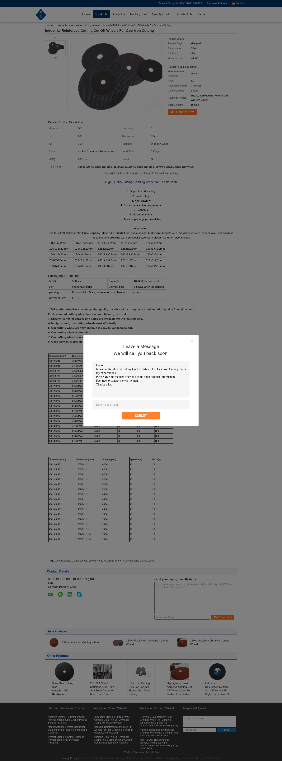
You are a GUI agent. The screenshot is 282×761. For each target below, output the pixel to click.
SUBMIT (141, 416)
